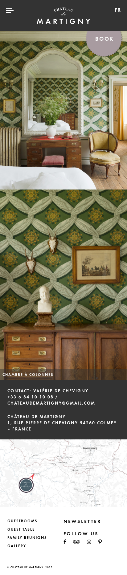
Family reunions (27, 538)
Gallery (16, 546)
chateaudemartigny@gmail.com (51, 403)
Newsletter (82, 521)
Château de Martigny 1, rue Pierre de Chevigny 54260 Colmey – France (62, 422)
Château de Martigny (63, 15)
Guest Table (21, 529)
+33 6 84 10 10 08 (30, 396)
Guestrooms (22, 521)
